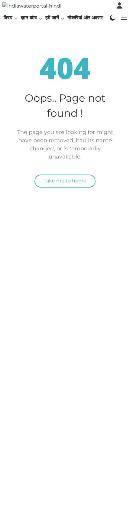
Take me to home (65, 181)
